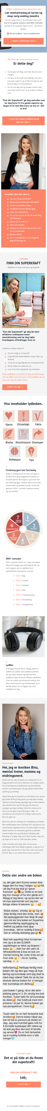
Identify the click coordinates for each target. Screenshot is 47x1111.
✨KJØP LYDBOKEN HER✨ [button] (23, 41)
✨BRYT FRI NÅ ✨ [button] (14, 387)
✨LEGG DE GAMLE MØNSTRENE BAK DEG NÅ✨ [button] (23, 120)
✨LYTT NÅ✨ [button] (23, 1084)
